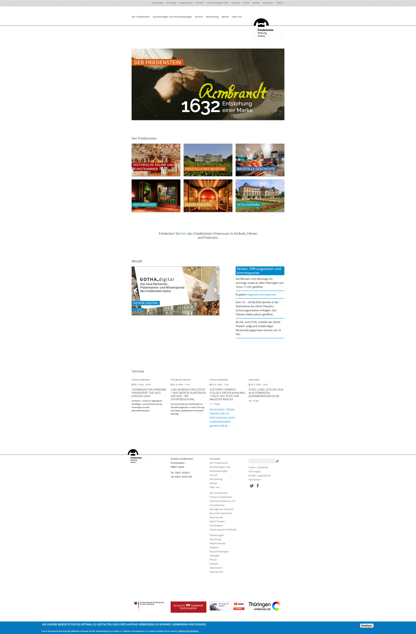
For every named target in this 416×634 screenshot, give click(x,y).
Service (199, 16)
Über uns (237, 16)
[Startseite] (266, 28)
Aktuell (225, 16)
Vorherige (136, 290)
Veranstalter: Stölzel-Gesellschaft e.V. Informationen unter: (222, 413)
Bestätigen (367, 625)
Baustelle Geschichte (221, 513)
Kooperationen (186, 2)
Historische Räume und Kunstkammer (222, 503)
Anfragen (236, 2)
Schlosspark (216, 525)
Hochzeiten (255, 479)
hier (184, 233)
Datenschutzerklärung (188, 631)
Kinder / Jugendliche (260, 475)
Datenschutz (216, 571)
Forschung (171, 2)
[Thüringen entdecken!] (266, 606)
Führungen (255, 471)
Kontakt (256, 2)
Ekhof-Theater (217, 521)
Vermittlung (212, 16)
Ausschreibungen (219, 551)
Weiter (215, 290)
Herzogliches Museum (222, 509)
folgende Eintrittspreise (261, 294)
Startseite (215, 458)
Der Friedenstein (141, 16)
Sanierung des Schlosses (223, 529)
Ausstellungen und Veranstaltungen (172, 16)
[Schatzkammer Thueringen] (188, 607)
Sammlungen (157, 2)
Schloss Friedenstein (221, 497)
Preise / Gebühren (258, 467)
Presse (246, 2)
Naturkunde (216, 517)
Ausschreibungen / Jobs (217, 2)
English (280, 2)
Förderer (200, 2)
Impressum (268, 2)
